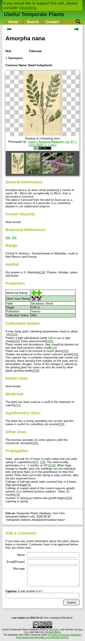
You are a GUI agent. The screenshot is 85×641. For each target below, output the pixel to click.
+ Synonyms (13, 58)
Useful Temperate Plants (34, 14)
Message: (19, 568)
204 (14, 237)
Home (13, 22)
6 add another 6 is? (23, 591)
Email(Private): (16, 561)
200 (7, 237)
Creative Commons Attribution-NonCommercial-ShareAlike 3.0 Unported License (49, 636)
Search (33, 22)
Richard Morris (53, 632)
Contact (52, 22)
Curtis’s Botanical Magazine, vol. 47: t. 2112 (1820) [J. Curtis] (52, 143)
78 (36, 462)
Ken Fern (54, 629)
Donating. (28, 8)
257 (17, 405)
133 (53, 347)
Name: (21, 554)
